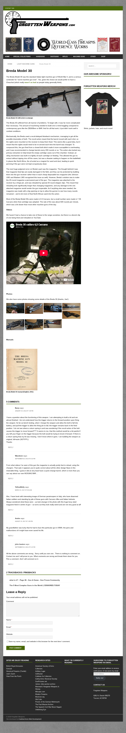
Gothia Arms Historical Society (46, 687)
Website (9, 645)
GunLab (9, 680)
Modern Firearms (41, 703)
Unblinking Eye (40, 718)
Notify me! (99, 689)
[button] (15, 314)
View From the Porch (14, 687)
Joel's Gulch (10, 685)
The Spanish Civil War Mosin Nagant (48, 715)
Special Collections (21, 57)
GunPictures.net (41, 690)
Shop (104, 57)
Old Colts (38, 708)
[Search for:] (102, 66)
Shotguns (55, 57)
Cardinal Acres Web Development (30, 728)
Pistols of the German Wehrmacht (47, 710)
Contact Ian (9, 8)
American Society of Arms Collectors (48, 677)
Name (9, 631)
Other (93, 57)
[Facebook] (111, 8)
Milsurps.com (40, 700)
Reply (10, 455)
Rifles (65, 57)
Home (7, 57)
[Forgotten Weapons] (40, 33)
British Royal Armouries (14, 677)
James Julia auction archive (45, 692)
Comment (10, 612)
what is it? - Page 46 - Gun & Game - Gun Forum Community (35, 591)
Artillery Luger (40, 680)
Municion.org (40, 705)
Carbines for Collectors (43, 685)
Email (8, 638)
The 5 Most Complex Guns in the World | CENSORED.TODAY (35, 596)
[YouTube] (106, 8)
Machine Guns (79, 57)
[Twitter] (116, 8)
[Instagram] (120, 8)
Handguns (40, 57)
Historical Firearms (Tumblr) (16, 682)
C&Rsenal (38, 682)
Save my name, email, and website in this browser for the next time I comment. (41, 652)
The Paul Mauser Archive (44, 713)
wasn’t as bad (37, 82)
